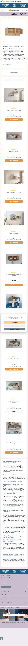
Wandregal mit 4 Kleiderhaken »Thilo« (14, 402)
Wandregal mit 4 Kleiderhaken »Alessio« (14, 275)
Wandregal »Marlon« (14, 151)
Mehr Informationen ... (14, 318)
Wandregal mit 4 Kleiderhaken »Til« (14, 442)
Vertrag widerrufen (6, 587)
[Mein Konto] (5, 10)
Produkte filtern (14, 72)
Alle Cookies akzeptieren (14, 329)
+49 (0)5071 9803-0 (6, 580)
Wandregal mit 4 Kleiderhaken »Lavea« (14, 359)
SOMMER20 (14, 14)
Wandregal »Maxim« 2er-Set (14, 192)
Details (14, 411)
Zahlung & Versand (5, 622)
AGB (18, 622)
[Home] (4, 17)
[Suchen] (22, 10)
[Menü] (2, 10)
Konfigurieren (14, 322)
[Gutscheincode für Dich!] (1, 638)
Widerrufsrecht (13, 622)
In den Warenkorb (14, 119)
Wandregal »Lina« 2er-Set (14, 110)
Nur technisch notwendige (14, 325)
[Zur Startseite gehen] (14, 10)
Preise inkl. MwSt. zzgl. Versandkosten (14, 116)
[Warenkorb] (26, 10)
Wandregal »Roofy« (14, 233)
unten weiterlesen (7, 64)
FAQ (25, 622)
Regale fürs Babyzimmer (12, 505)
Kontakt (21, 622)
